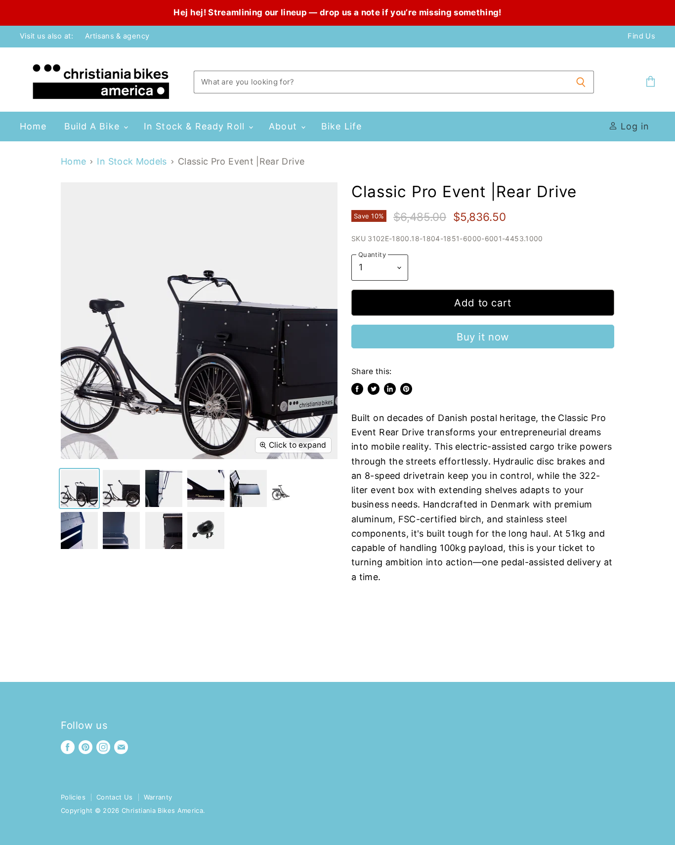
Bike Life (341, 126)
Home (33, 126)
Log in (633, 126)
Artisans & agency (117, 36)
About (284, 126)
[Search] (581, 82)
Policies (73, 797)
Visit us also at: (46, 36)
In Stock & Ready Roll (196, 126)
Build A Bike (93, 126)
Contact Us (114, 797)
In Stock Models (132, 162)
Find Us (641, 36)
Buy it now (483, 337)
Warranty (158, 797)
